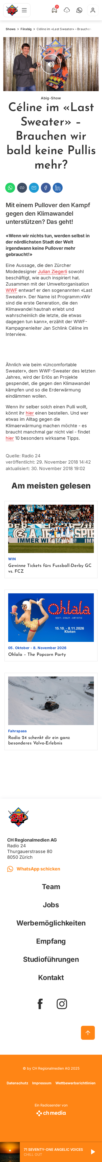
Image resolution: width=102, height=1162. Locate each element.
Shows (11, 29)
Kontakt (51, 977)
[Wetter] (67, 10)
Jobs (51, 905)
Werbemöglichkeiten (51, 923)
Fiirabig (26, 29)
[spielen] (93, 1152)
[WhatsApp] (10, 188)
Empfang (51, 941)
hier (30, 413)
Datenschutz (17, 1083)
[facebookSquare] (40, 1004)
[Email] (34, 188)
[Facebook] (46, 188)
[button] (79, 10)
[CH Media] (51, 1112)
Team (51, 886)
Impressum (41, 1083)
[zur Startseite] (12, 10)
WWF (11, 290)
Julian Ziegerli (52, 271)
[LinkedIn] (58, 188)
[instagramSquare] (62, 1004)
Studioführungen (51, 959)
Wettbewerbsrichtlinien (75, 1083)
